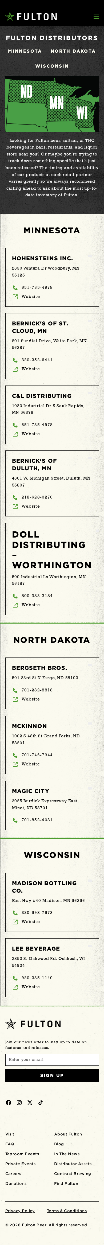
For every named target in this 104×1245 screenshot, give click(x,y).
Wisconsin (52, 66)
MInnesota (25, 51)
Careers (13, 1174)
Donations (16, 1183)
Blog (59, 1144)
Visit (9, 1134)
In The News (66, 1154)
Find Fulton (66, 1183)
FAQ (9, 1144)
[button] (96, 17)
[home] (28, 16)
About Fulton (68, 1134)
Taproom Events (22, 1154)
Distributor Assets (73, 1164)
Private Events (20, 1164)
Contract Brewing (72, 1174)
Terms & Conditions (67, 1211)
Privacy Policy (20, 1211)
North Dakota (73, 51)
